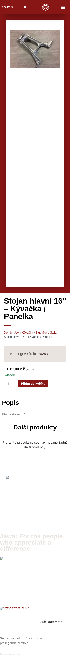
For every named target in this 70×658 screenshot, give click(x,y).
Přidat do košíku (33, 383)
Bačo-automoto (51, 622)
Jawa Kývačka (23, 332)
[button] (63, 7)
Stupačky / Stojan (47, 332)
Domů (8, 332)
